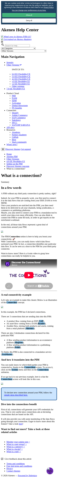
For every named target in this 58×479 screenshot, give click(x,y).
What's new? (11, 144)
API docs (10, 127)
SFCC (14, 122)
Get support (26, 149)
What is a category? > (15, 447)
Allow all (29, 15)
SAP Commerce (19, 118)
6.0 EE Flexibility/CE (21, 74)
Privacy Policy (49, 7)
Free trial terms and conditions (19, 466)
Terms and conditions (15, 463)
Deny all (29, 20)
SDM (14, 100)
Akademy (16, 132)
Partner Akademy (19, 135)
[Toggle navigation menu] (3, 149)
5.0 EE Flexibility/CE (21, 76)
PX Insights (17, 108)
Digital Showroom (20, 105)
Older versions (18, 86)
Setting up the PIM (14, 164)
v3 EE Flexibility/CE (21, 81)
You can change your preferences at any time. (29, 10)
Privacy (9, 468)
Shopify (15, 113)
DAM (14, 98)
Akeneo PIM (12, 156)
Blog (14, 139)
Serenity (9, 62)
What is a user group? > (16, 444)
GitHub (15, 137)
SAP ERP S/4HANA (21, 125)
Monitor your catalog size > (18, 442)
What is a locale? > (14, 449)
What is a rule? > (13, 451)
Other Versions (13, 65)
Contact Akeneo (13, 471)
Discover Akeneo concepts (17, 166)
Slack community (19, 142)
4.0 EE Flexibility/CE (21, 79)
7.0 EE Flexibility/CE (15, 89)
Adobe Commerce (20, 115)
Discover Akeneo (12, 149)
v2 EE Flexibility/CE (21, 84)
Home (9, 154)
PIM (14, 96)
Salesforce (16, 120)
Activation (16, 103)
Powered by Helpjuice (27, 475)
